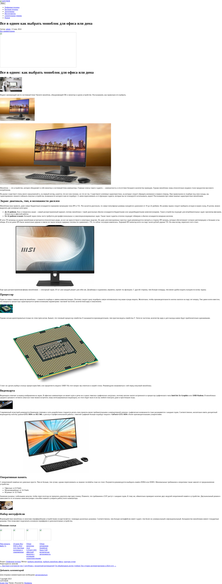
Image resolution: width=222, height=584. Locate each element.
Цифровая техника (12, 7)
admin (8, 29)
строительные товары (13, 16)
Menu (3, 3)
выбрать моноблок (35, 562)
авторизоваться (41, 575)
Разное (7, 18)
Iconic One (4, 583)
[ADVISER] (5, 1)
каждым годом (70, 562)
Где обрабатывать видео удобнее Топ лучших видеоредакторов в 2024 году (85, 566)
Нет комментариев (7, 31)
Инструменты (10, 14)
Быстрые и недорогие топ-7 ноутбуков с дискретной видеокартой (27, 566)
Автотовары (9, 12)
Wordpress (28, 583)
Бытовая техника (11, 9)
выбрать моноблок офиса (53, 562)
